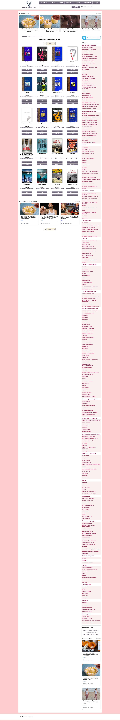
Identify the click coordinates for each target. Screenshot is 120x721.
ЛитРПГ (84, 72)
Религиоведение (87, 367)
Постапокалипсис (87, 83)
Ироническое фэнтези (88, 60)
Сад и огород (85, 509)
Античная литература (88, 293)
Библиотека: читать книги (91, 634)
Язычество (85, 475)
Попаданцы (85, 80)
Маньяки (84, 129)
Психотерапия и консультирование (87, 365)
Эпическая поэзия (87, 289)
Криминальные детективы (89, 124)
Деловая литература (88, 521)
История (84, 339)
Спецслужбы (85, 616)
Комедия (84, 485)
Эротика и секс (86, 518)
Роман (84, 169)
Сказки (84, 262)
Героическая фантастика (89, 49)
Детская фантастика (88, 246)
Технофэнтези (86, 93)
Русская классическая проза (90, 171)
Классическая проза (88, 153)
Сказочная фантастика (88, 85)
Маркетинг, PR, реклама (89, 540)
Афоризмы (85, 147)
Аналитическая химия (88, 396)
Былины (84, 602)
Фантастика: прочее (87, 97)
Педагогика (85, 355)
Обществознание (87, 351)
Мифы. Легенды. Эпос (88, 304)
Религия (84, 466)
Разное (84, 558)
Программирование (87, 410)
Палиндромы (86, 280)
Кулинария (85, 503)
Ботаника (85, 322)
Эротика (84, 215)
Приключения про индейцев (90, 229)
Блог (61, 3)
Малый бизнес (86, 537)
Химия (84, 385)
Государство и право (88, 331)
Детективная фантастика (89, 56)
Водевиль (85, 587)
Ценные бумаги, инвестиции (90, 551)
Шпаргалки (85, 387)
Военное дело (86, 614)
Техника (84, 560)
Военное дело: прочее (88, 623)
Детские (84, 238)
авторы (77, 3)
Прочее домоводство (88, 505)
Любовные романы (88, 190)
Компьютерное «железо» (89, 405)
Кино (83, 573)
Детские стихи (86, 253)
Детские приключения (88, 251)
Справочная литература (89, 418)
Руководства (85, 425)
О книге (27, 69)
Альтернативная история (89, 108)
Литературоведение (87, 344)
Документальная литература (91, 434)
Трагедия (84, 598)
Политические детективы (89, 133)
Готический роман (87, 54)
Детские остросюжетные (89, 248)
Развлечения (86, 507)
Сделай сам (85, 511)
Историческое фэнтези (88, 63)
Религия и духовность (89, 453)
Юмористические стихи (89, 493)
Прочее (84, 565)
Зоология (84, 335)
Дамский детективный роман (90, 115)
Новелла (84, 160)
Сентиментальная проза (89, 177)
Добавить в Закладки (87, 6)
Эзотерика (85, 473)
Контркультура (86, 156)
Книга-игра (85, 257)
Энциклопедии (86, 431)
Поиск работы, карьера (88, 544)
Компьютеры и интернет (89, 399)
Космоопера (85, 69)
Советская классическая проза (91, 179)
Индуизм (84, 458)
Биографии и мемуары (88, 436)
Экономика (85, 553)
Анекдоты (85, 482)
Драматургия (86, 275)
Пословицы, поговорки (88, 609)
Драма (84, 589)
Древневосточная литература (90, 296)
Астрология (85, 455)
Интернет (85, 403)
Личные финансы (87, 535)
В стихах (84, 273)
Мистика (84, 74)
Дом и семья (86, 496)
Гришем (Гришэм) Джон (26, 66)
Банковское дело (87, 523)
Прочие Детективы (87, 138)
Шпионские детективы (88, 142)
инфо (96, 3)
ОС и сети (84, 408)
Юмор (84, 480)
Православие (86, 460)
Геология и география (88, 328)
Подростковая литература (89, 577)
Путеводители (86, 422)
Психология (85, 362)
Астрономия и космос (88, 313)
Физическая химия (87, 381)
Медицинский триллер (88, 131)
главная (44, 3)
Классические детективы (89, 122)
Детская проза (86, 244)
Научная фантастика (88, 76)
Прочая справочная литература (91, 420)
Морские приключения (88, 227)
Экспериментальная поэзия (90, 286)
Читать (27, 72)
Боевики (84, 113)
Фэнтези (84, 99)
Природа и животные (88, 231)
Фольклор (85, 600)
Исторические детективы (89, 120)
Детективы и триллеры (89, 111)
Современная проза (87, 181)
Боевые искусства (87, 618)
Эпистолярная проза (88, 184)
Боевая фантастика (87, 47)
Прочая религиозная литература (91, 464)
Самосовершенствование (89, 469)
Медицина (85, 348)
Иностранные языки (88, 337)
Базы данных (86, 401)
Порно (84, 205)
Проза (84, 145)
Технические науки (87, 374)
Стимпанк (85, 91)
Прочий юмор (86, 487)
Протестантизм (86, 462)
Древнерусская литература (89, 298)
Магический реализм (88, 158)
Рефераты (84, 370)
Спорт (83, 514)
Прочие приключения (88, 234)
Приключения (86, 220)
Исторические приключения (90, 225)
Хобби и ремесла (87, 516)
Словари (84, 427)
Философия (85, 383)
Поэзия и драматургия (89, 264)
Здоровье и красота (87, 500)
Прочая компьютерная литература (88, 415)
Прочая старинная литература (90, 306)
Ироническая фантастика (89, 58)
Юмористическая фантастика (90, 104)
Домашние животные (88, 498)
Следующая (51, 43)
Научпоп (84, 445)
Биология (85, 315)
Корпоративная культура (89, 533)
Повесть (84, 162)
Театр (83, 580)
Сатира (84, 489)
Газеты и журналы (87, 567)
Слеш (83, 210)
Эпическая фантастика (88, 102)
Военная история (87, 326)
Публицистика (86, 451)
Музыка (84, 575)
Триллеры (85, 140)
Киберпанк (85, 65)
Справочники (86, 429)
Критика (84, 443)
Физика (84, 378)
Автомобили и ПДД (87, 562)
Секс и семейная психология (90, 372)
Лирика (84, 278)
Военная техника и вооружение (91, 620)
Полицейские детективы (89, 135)
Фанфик (84, 582)
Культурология (86, 342)
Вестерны (85, 222)
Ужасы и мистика (87, 95)
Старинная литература (89, 291)
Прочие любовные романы (89, 208)
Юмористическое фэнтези (89, 106)
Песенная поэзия (87, 282)
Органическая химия (88, 353)
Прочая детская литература (90, 260)
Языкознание (86, 394)
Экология (84, 390)
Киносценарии (86, 591)
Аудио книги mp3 (91, 632)
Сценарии (85, 595)
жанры (53, 3)
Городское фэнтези (87, 52)
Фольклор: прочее (87, 611)
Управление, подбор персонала (91, 549)
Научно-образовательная (90, 308)
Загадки (84, 605)
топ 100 (68, 3)
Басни (84, 266)
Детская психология (88, 333)
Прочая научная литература (90, 359)
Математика (85, 346)
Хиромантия (85, 478)
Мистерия (85, 593)
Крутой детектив (87, 126)
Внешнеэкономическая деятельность (88, 526)
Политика (85, 357)
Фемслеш (84, 218)
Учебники (85, 376)
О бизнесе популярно (88, 542)
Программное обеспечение (89, 412)
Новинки (87, 3)
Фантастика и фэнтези (89, 45)
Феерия (84, 188)
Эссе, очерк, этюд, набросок (89, 186)
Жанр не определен (88, 556)
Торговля (84, 546)
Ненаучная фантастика (88, 78)
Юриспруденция (86, 392)
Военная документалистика (90, 438)
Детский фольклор (87, 255)
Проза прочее (86, 165)
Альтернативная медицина (90, 311)
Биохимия (85, 319)
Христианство (86, 471)
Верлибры (85, 269)
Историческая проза (88, 151)
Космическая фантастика (89, 67)
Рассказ (84, 167)
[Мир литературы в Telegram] (91, 40)
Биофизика (85, 317)
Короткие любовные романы (90, 196)
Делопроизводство (87, 531)
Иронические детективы (89, 118)
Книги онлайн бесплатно (91, 630)
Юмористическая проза (89, 491)
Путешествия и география (89, 236)
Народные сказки (87, 607)
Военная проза (86, 149)
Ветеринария (86, 324)
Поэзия (84, 284)
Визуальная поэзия (87, 271)
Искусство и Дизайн (88, 441)
